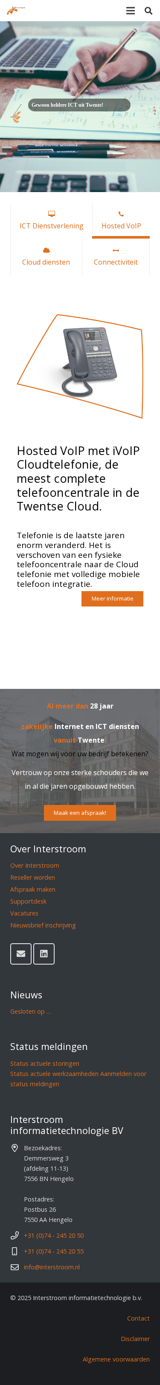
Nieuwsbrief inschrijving (43, 925)
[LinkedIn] (44, 954)
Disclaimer (135, 1339)
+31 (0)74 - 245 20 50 (54, 1235)
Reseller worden (32, 877)
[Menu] (130, 10)
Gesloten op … (30, 1011)
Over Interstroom (34, 865)
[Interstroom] (16, 10)
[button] (148, 10)
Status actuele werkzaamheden (54, 1074)
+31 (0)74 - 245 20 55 (54, 1251)
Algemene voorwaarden (116, 1359)
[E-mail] (21, 954)
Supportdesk (28, 901)
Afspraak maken (32, 889)
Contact (138, 1318)
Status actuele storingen (44, 1063)
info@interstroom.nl (52, 1267)
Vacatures (24, 913)
